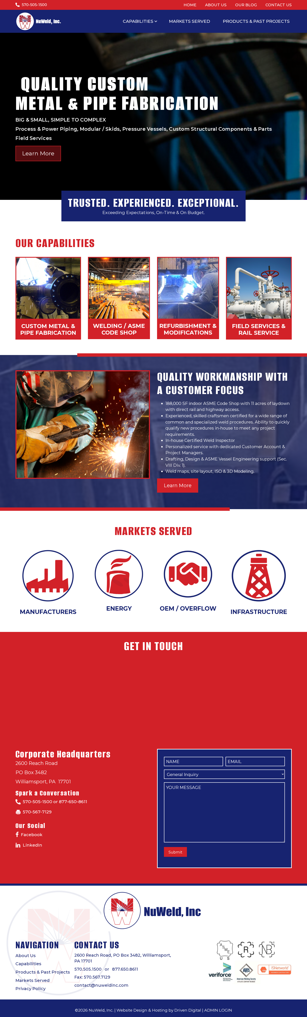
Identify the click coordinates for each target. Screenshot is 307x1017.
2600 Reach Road (36, 763)
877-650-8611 (73, 801)
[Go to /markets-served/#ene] (119, 574)
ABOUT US (216, 5)
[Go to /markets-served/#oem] (188, 574)
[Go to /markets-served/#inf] (259, 576)
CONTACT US (278, 5)
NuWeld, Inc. (101, 1010)
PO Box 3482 (31, 772)
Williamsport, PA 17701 (43, 782)
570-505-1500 (34, 4)
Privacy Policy (30, 988)
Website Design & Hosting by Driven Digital (159, 1010)
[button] (155, 21)
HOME (190, 5)
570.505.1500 (87, 969)
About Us (25, 955)
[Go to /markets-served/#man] (48, 576)
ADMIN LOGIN (218, 1010)
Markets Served (189, 21)
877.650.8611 (125, 969)
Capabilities (138, 21)
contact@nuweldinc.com (101, 985)
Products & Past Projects (256, 21)
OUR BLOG (246, 5)
